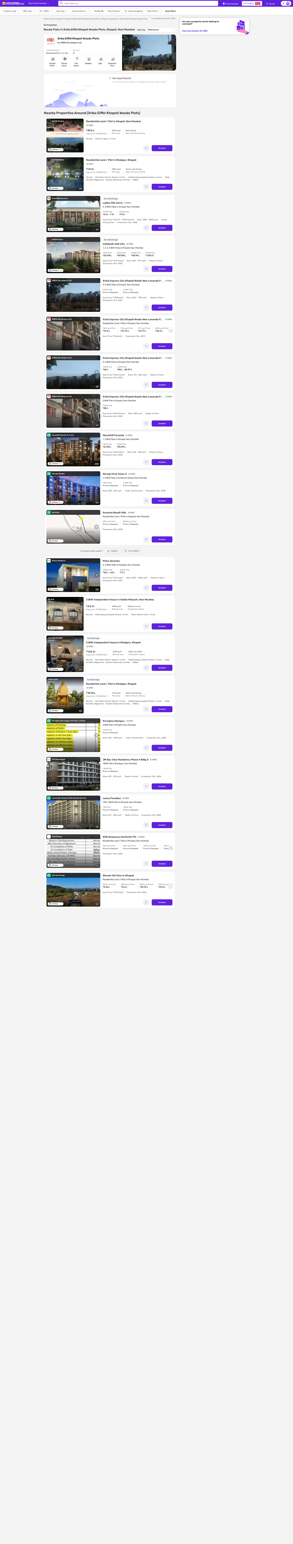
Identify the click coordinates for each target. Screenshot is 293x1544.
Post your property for (194, 31)
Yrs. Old (76, 50)
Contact (162, 148)
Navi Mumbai (56, 19)
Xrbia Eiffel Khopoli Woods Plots (86, 19)
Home (46, 19)
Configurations (52, 50)
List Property (251, 3)
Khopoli (67, 19)
